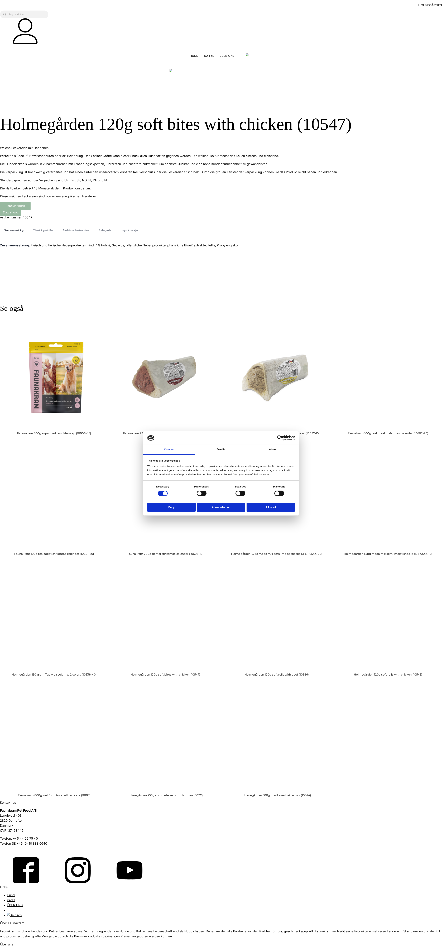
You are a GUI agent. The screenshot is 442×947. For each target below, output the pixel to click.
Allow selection (221, 507)
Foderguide (104, 230)
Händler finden (15, 206)
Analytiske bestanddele (76, 230)
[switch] (201, 493)
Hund (194, 56)
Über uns (6, 944)
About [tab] (273, 449)
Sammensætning (13, 230)
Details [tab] (221, 449)
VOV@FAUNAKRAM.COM (18, 851)
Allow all (271, 507)
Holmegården (430, 5)
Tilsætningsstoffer (43, 230)
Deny (171, 507)
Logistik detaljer (129, 230)
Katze (209, 56)
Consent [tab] (169, 449)
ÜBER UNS (226, 56)
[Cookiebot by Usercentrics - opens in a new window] (280, 438)
